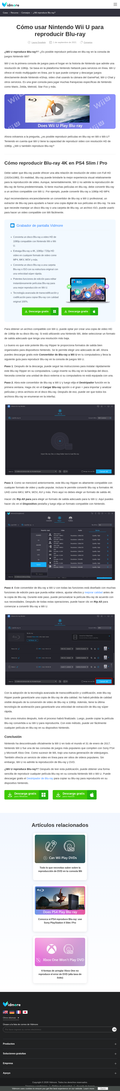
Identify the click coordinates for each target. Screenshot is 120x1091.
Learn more (88, 1088)
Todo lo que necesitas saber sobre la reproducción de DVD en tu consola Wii (60, 869)
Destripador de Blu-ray (40, 778)
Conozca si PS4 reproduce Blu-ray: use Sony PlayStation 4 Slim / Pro (60, 921)
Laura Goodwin (39, 42)
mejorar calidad (94, 592)
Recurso (14, 12)
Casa (5, 12)
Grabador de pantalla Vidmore (40, 225)
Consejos (25, 12)
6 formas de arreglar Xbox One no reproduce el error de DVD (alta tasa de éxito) (60, 974)
